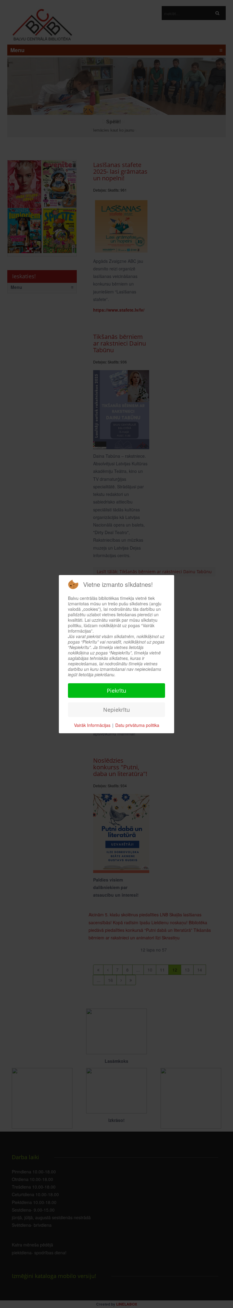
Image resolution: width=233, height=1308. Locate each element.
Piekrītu (116, 690)
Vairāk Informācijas (92, 725)
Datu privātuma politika (137, 725)
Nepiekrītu (116, 709)
